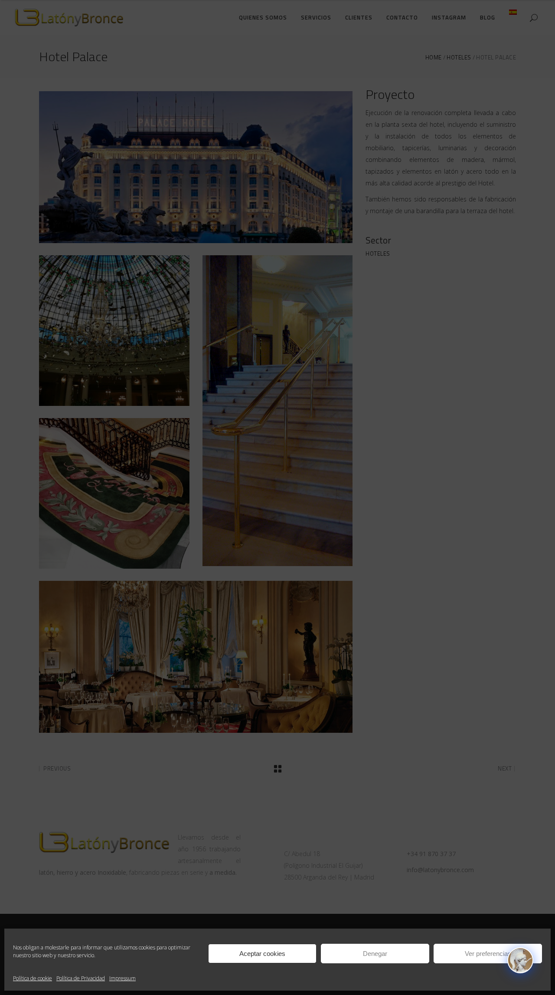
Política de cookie (32, 978)
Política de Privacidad (80, 978)
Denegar (375, 953)
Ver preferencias (488, 953)
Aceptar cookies (262, 953)
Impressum (122, 978)
